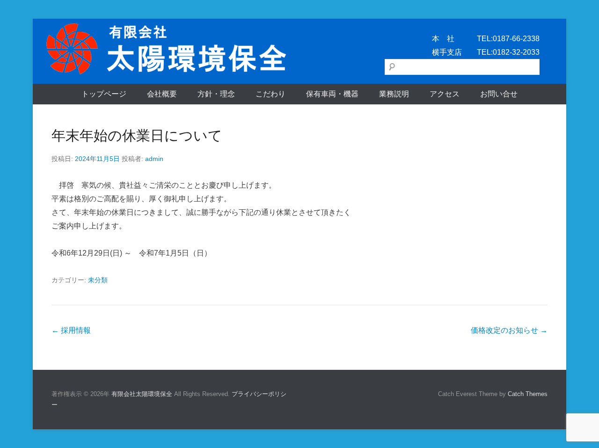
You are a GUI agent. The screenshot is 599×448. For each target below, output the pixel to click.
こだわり (270, 94)
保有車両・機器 (332, 94)
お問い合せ (499, 94)
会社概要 (162, 94)
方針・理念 (216, 94)
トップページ (103, 94)
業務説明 (394, 94)
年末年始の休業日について (136, 135)
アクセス (445, 94)
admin (154, 158)
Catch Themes (528, 393)
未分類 (98, 280)
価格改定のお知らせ (509, 330)
